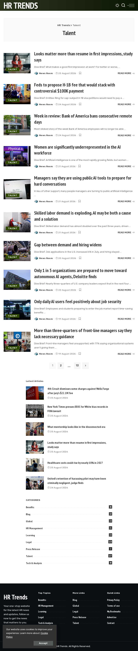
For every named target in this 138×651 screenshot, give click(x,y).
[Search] (123, 5)
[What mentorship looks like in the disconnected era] (35, 429)
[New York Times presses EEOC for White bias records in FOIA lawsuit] (35, 411)
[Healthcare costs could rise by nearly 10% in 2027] (35, 465)
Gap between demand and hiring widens (68, 245)
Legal (29, 542)
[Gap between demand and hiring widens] (17, 251)
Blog (28, 514)
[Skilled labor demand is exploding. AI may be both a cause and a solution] (17, 222)
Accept (43, 643)
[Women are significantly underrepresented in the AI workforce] (17, 156)
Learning (30, 535)
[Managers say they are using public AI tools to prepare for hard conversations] (17, 189)
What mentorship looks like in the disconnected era (76, 427)
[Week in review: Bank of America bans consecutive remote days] (17, 125)
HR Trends (21, 5)
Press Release (33, 549)
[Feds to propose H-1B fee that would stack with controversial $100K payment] (17, 94)
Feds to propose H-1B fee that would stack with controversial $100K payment (74, 88)
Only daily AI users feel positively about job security (77, 301)
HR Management (34, 528)
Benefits (30, 507)
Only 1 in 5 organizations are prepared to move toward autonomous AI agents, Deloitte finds (80, 273)
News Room (46, 73)
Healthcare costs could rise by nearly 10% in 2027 (75, 462)
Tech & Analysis (34, 563)
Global (29, 521)
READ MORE (124, 73)
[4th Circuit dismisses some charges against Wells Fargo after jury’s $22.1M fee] (35, 393)
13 (77, 365)
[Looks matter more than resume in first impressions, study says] (17, 63)
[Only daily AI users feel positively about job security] (17, 310)
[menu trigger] (130, 5)
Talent (12, 69)
